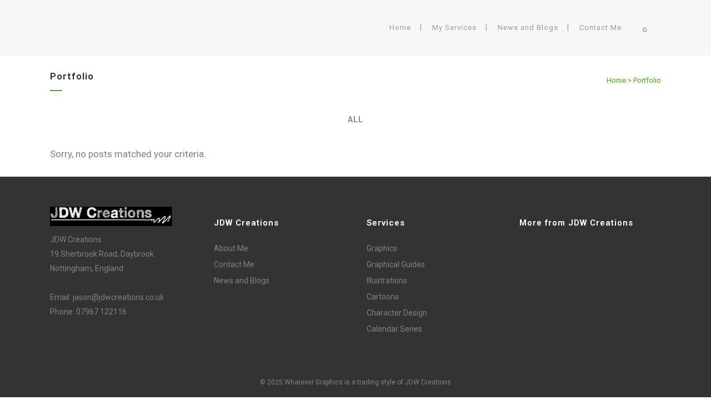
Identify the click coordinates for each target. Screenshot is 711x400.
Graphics (382, 248)
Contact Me (234, 264)
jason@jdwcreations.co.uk (118, 297)
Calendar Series (394, 328)
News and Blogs (241, 280)
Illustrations (387, 280)
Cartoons (383, 296)
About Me (231, 248)
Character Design (397, 312)
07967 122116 (101, 311)
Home (616, 80)
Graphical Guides (396, 264)
